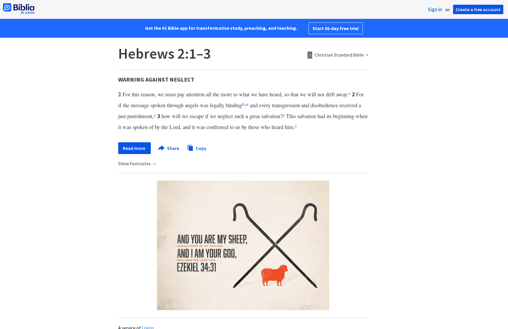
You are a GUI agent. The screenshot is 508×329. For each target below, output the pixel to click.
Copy (200, 148)
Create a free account (478, 9)
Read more (134, 148)
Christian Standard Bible (339, 55)
